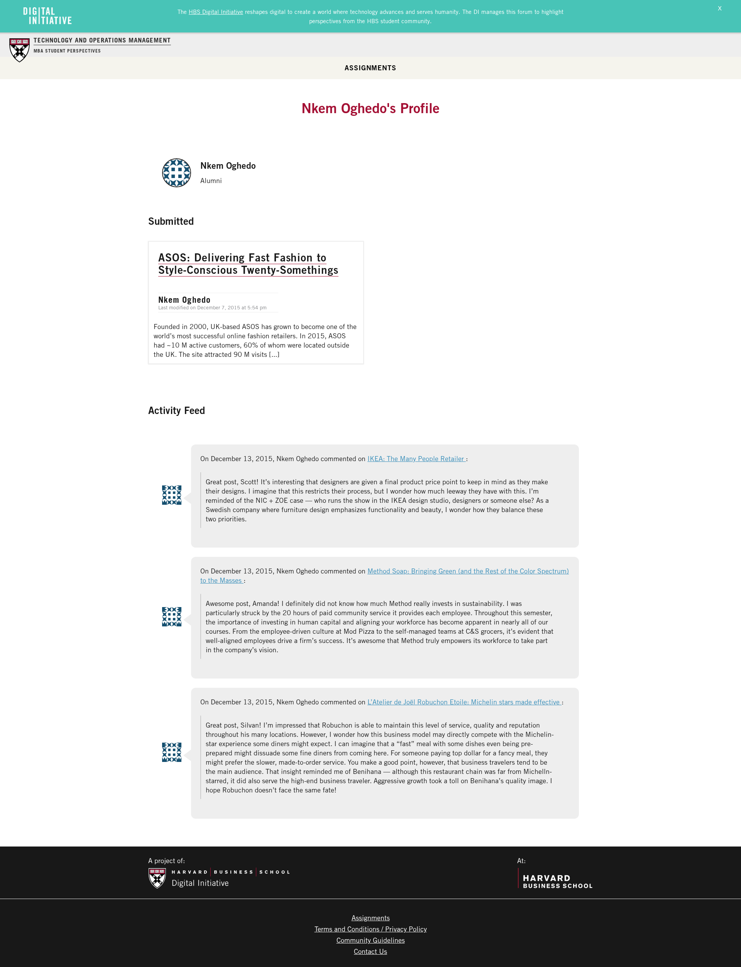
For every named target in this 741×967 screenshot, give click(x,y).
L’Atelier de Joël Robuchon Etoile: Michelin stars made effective (464, 701)
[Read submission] (256, 302)
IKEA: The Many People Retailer (416, 458)
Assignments (370, 67)
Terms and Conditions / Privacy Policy (371, 929)
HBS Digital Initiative (216, 11)
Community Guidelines (371, 940)
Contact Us (370, 951)
